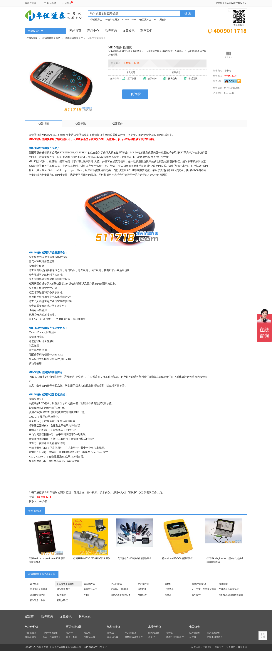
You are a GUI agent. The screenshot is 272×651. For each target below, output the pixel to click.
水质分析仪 (154, 626)
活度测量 (223, 583)
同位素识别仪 (63, 589)
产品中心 (93, 30)
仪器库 (29, 616)
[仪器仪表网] (45, 15)
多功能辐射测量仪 (74, 38)
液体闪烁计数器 (37, 600)
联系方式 (84, 616)
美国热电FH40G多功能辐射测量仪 (135, 558)
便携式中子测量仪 (38, 589)
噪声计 (69, 632)
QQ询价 (135, 94)
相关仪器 (176, 72)
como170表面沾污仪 (141, 19)
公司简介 (66, 3)
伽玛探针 (196, 595)
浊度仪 (151, 637)
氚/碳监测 (61, 595)
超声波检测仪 (213, 632)
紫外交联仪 (62, 600)
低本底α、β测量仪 (119, 589)
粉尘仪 (87, 632)
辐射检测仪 (113, 626)
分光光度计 (153, 632)
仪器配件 (117, 123)
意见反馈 (242, 647)
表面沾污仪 (89, 583)
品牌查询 (111, 30)
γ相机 (86, 595)
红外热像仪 (194, 632)
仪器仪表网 (30, 3)
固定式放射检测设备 (121, 595)
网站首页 (75, 30)
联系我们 (146, 30)
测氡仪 (168, 583)
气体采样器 (89, 637)
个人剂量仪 (116, 583)
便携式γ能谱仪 (199, 583)
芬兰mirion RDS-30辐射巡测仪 (177, 558)
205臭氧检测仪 (112, 19)
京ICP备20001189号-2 (95, 647)
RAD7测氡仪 (160, 19)
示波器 (192, 637)
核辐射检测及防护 (51, 38)
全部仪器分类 (35, 31)
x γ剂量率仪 (143, 583)
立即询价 (227, 30)
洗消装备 (169, 589)
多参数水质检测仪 (175, 637)
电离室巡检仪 (90, 589)
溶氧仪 (169, 632)
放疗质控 (34, 583)
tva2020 (125, 19)
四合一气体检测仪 (52, 637)
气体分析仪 (31, 626)
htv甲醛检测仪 (95, 19)
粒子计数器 (71, 637)
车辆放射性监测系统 (229, 589)
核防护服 (142, 589)
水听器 (168, 595)
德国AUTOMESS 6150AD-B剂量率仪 (91, 558)
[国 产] (228, 54)
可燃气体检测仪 (50, 632)
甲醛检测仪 (30, 632)
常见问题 (130, 72)
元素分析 (142, 595)
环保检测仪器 (74, 626)
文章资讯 (129, 30)
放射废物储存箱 (37, 595)
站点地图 (195, 647)
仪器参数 (80, 123)
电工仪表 (194, 626)
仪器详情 (43, 123)
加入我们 (230, 647)
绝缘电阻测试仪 (215, 637)
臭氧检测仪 (30, 637)
